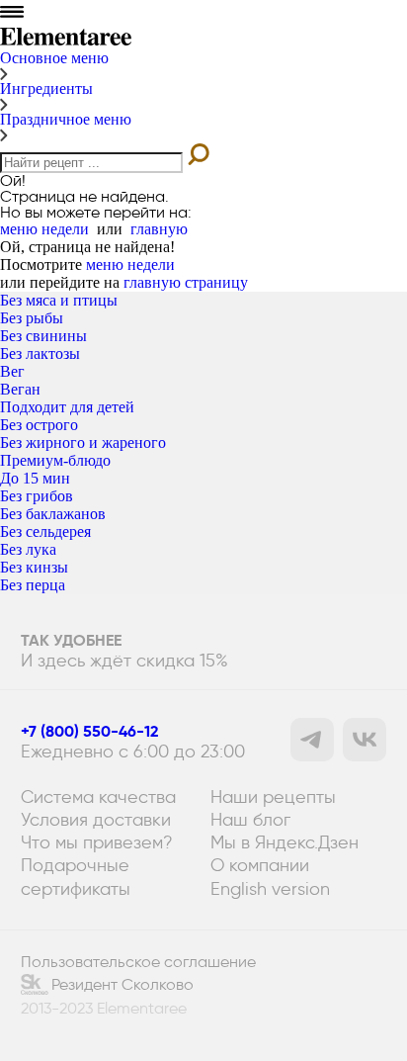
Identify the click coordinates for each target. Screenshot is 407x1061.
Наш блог (250, 819)
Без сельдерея (45, 531)
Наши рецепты (273, 796)
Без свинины (43, 335)
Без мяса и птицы (59, 300)
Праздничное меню (65, 119)
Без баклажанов (53, 513)
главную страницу (185, 282)
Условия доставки (96, 819)
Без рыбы (31, 317)
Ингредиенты (46, 88)
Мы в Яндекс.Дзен (284, 842)
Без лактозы (40, 353)
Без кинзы (34, 567)
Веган (20, 389)
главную (159, 229)
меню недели (44, 229)
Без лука (28, 549)
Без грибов (36, 495)
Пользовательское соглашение (138, 962)
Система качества (98, 796)
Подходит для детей (67, 406)
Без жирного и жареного (83, 442)
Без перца (32, 584)
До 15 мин (35, 478)
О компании (259, 864)
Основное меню (54, 57)
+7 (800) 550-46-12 (90, 731)
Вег (12, 371)
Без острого (39, 424)
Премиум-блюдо (55, 460)
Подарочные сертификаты (75, 876)
